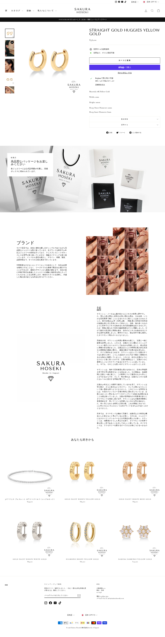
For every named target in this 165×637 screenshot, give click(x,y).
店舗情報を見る (100, 84)
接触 (29, 10)
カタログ (16, 10)
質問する (124, 125)
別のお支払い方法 (125, 73)
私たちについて (46, 10)
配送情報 (124, 119)
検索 (6, 585)
